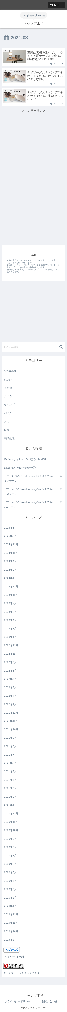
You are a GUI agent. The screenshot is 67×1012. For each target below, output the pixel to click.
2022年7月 (10, 678)
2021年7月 (10, 754)
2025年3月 (10, 527)
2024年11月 (11, 552)
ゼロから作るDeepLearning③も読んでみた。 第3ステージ (33, 504)
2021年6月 (10, 763)
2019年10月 (11, 931)
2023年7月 (10, 603)
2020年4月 (10, 880)
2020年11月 (11, 821)
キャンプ (9, 404)
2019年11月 (11, 922)
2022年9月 (10, 662)
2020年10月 (11, 830)
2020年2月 (10, 897)
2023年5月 (10, 611)
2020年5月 (10, 872)
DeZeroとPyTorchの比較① (20, 467)
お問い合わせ (49, 1001)
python (8, 379)
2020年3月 (10, 889)
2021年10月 (11, 729)
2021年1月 (10, 805)
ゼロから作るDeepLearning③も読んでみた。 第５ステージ (33, 478)
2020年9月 (10, 838)
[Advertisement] (33, 139)
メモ (6, 421)
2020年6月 (10, 863)
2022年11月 (11, 653)
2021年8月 (10, 746)
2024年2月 (10, 569)
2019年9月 (10, 939)
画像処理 (9, 438)
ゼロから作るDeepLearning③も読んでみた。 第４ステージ (33, 491)
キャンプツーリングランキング (21, 972)
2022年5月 (10, 687)
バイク (8, 413)
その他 (8, 387)
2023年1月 (10, 636)
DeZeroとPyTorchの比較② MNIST (25, 459)
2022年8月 (10, 670)
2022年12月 (11, 645)
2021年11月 (11, 721)
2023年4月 (10, 620)
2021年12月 (11, 712)
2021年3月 (10, 788)
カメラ (8, 396)
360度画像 (10, 371)
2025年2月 (10, 536)
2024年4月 (10, 561)
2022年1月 (10, 704)
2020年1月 (10, 905)
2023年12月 (11, 586)
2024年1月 (10, 578)
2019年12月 (11, 914)
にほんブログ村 (13, 957)
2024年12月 (11, 544)
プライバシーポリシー (17, 1001)
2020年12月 (11, 813)
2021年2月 (10, 796)
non (34, 254)
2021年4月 (10, 779)
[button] (61, 346)
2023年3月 (10, 628)
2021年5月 (10, 771)
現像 (6, 430)
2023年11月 (11, 594)
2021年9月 (10, 737)
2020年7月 (10, 855)
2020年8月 (10, 847)
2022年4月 (10, 695)
